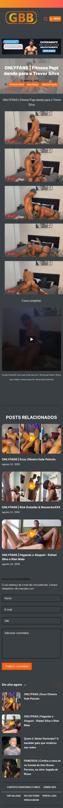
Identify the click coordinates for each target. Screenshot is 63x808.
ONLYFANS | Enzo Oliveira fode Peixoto (29, 459)
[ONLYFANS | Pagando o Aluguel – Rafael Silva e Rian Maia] (31, 534)
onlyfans (32, 84)
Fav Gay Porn (31, 796)
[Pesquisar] (45, 19)
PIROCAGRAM (31, 800)
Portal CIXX (49, 796)
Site (7, 620)
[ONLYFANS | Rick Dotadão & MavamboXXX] (31, 486)
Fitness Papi (17, 84)
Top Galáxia (14, 796)
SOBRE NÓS (49, 787)
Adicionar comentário (17, 632)
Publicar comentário (16, 666)
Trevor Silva (49, 84)
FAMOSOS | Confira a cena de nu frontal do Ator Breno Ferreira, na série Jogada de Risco (42, 767)
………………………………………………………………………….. (31, 791)
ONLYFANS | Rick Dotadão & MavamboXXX (31, 507)
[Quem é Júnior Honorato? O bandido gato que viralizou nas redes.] (11, 746)
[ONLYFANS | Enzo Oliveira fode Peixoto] (31, 439)
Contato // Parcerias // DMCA (23, 787)
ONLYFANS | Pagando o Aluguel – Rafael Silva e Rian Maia (41, 721)
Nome (8, 598)
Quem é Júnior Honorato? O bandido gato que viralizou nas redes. (41, 743)
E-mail (8, 609)
